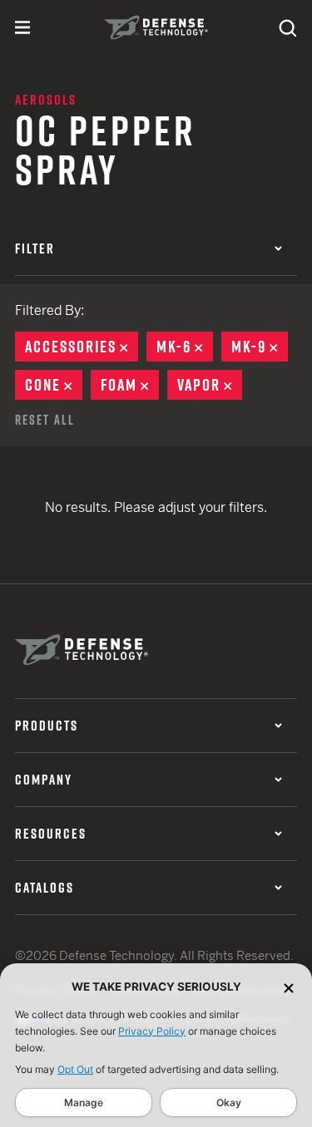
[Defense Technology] (156, 27)
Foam (130, 384)
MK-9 (259, 346)
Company (43, 780)
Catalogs (44, 888)
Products (46, 726)
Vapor (209, 384)
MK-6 (184, 346)
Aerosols (46, 100)
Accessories (81, 346)
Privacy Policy (152, 1031)
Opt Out (75, 1069)
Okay (228, 1102)
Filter (35, 248)
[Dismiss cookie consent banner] (289, 987)
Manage (83, 1102)
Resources (51, 834)
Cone (53, 384)
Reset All (45, 420)
